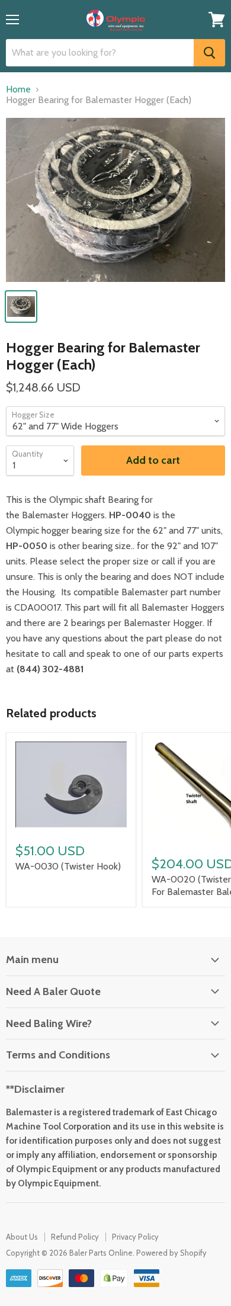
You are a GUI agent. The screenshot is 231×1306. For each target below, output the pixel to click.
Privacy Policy (135, 1236)
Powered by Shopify (171, 1252)
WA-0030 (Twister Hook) (68, 866)
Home (18, 89)
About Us (22, 1236)
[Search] (209, 52)
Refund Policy (75, 1236)
